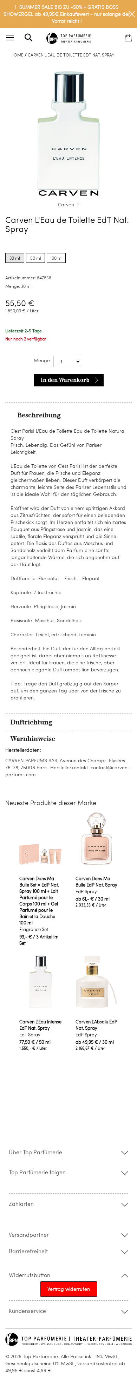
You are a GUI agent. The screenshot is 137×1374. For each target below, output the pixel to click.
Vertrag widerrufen (68, 1289)
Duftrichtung (31, 722)
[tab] (68, 414)
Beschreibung (39, 415)
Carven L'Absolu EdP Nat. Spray (96, 1024)
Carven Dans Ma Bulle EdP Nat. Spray (96, 881)
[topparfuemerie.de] (68, 37)
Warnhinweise (33, 739)
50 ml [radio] (35, 258)
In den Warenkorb (65, 380)
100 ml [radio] (56, 258)
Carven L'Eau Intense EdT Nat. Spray (40, 1024)
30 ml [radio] (14, 258)
